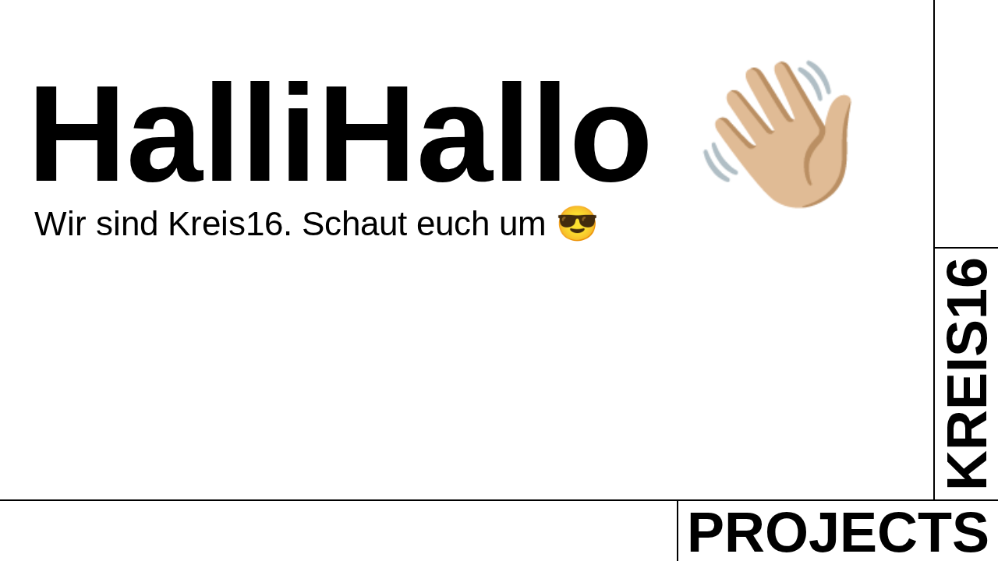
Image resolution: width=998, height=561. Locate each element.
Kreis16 (966, 374)
